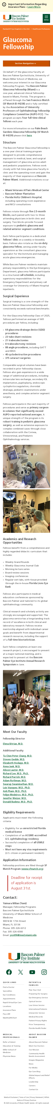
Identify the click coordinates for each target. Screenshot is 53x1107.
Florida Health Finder (37, 1028)
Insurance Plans (9, 1010)
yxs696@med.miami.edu (23, 935)
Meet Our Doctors (36, 1046)
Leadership (33, 1082)
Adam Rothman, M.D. (15, 781)
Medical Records (36, 1017)
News (31, 1064)
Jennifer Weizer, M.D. (15, 798)
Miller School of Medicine (9, 1051)
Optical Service (35, 1001)
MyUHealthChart (10, 1018)
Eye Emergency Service (38, 998)
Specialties (7, 991)
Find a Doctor (8, 987)
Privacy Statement (36, 1097)
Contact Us (33, 1090)
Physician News (9, 1056)
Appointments (9, 999)
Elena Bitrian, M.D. (13, 744)
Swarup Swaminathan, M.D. (18, 784)
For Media (33, 1068)
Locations (7, 1006)
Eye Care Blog (34, 1072)
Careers (32, 1086)
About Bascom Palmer (38, 1042)
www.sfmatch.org (32, 869)
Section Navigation (24, 63)
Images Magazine (36, 1060)
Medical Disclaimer (11, 1097)
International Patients (38, 1009)
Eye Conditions (9, 995)
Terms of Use (24, 1097)
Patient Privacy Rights (38, 1021)
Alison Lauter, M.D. (13, 770)
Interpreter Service (37, 1013)
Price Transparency (37, 1024)
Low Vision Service (36, 1005)
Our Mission (34, 1050)
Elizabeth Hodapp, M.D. (16, 763)
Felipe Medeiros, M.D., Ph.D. (18, 795)
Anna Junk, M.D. (11, 767)
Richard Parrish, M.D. (14, 777)
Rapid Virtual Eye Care (12, 1003)
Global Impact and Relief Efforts (39, 1077)
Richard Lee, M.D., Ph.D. (16, 774)
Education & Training (11, 1046)
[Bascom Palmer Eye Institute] (16, 18)
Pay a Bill (6, 1014)
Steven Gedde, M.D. (14, 759)
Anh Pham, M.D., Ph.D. (15, 791)
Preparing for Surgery (38, 994)
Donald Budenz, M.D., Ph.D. (18, 802)
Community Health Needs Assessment (37, 1055)
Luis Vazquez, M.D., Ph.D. (16, 788)
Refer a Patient (9, 1042)
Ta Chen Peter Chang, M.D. (17, 756)
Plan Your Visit (35, 990)
